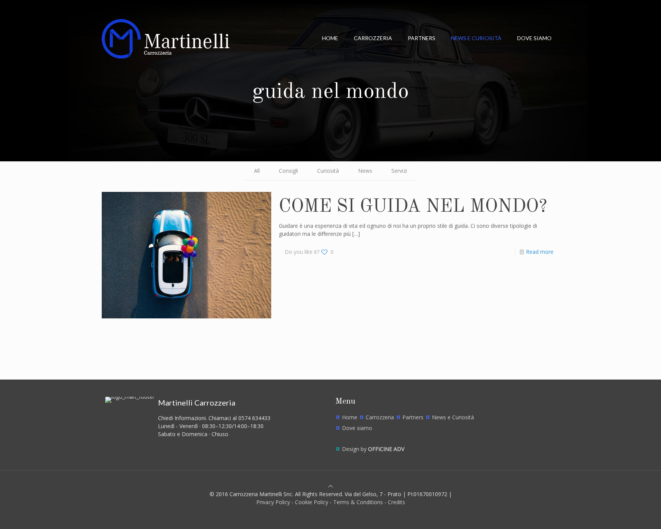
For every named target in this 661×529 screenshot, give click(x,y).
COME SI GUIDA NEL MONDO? (413, 207)
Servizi (399, 170)
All (257, 170)
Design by (373, 449)
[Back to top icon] (330, 486)
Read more (540, 251)
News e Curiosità (453, 417)
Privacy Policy (273, 502)
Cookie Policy (311, 502)
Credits (396, 502)
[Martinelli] (166, 38)
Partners (412, 417)
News (365, 170)
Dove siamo (357, 428)
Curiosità (328, 170)
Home (349, 417)
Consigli (288, 170)
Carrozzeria (380, 417)
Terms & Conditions (358, 502)
